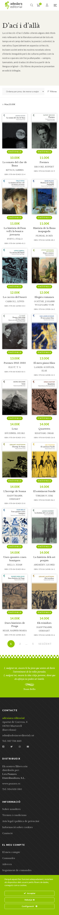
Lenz (15, 428)
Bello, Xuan (14, 564)
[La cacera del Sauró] (14, 266)
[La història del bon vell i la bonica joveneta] (14, 197)
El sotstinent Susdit (44, 491)
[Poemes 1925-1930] (14, 331)
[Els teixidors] (44, 591)
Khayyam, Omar (44, 433)
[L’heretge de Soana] (14, 460)
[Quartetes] (44, 397)
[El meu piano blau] (44, 331)
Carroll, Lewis (14, 301)
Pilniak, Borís (44, 235)
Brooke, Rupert (44, 166)
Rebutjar (29, 900)
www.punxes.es (11, 783)
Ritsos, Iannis (15, 170)
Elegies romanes (44, 297)
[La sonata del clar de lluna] (14, 131)
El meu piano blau (44, 362)
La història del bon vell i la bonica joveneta (15, 231)
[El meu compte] (47, 5)
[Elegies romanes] (44, 266)
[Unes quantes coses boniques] (14, 526)
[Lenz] (14, 397)
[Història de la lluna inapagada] (44, 197)
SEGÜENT (45, 643)
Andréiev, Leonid (44, 564)
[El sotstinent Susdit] (44, 460)
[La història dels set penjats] (44, 526)
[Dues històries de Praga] (14, 591)
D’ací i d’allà (14, 152)
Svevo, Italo (15, 239)
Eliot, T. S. (14, 367)
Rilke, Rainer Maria (15, 630)
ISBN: (6, 174)
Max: (9, 104)
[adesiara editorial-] (13, 5)
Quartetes (44, 428)
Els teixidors (44, 622)
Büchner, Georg (15, 433)
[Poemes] (44, 131)
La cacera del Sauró (15, 297)
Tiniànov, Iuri (44, 495)
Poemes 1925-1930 (15, 362)
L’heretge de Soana (14, 491)
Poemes (44, 162)
